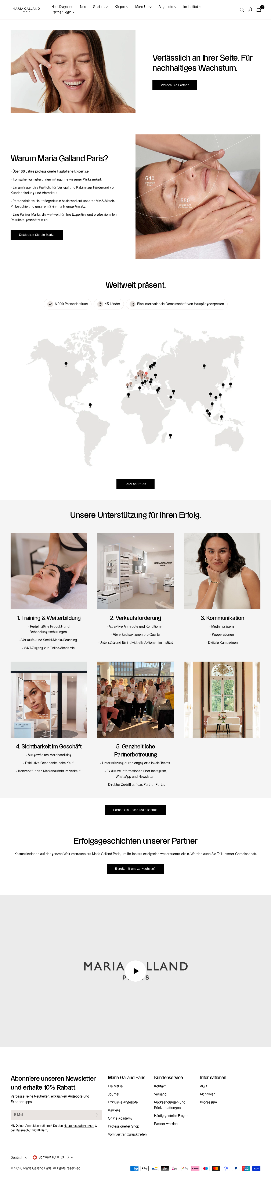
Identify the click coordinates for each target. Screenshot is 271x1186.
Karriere (114, 1110)
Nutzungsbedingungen (79, 1125)
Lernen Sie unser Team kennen (135, 809)
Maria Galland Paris (37, 1168)
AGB (203, 1086)
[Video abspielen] (135, 971)
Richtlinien (207, 1094)
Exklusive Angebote (123, 1102)
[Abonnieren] (96, 1115)
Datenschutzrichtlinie (30, 1130)
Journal (113, 1094)
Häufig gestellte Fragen (171, 1116)
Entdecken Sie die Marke (36, 234)
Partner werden (166, 1124)
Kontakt (160, 1086)
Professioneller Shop (123, 1126)
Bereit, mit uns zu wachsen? (135, 868)
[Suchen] (242, 9)
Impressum (208, 1102)
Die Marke (115, 1086)
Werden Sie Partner (175, 85)
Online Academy (120, 1118)
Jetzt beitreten (135, 484)
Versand (160, 1094)
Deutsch (17, 1157)
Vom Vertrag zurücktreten (127, 1134)
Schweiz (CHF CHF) (54, 1157)
